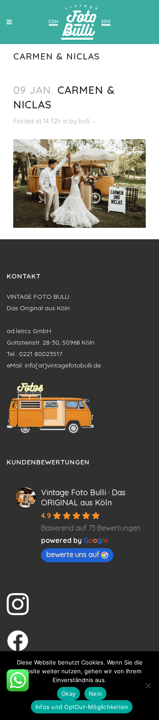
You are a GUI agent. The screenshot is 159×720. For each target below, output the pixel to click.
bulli (84, 121)
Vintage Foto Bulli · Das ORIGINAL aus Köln (83, 497)
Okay (68, 693)
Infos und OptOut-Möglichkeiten (82, 706)
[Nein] (148, 685)
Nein (95, 693)
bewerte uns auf (72, 554)
